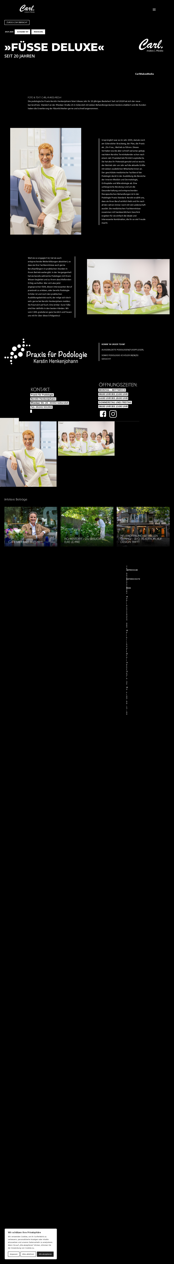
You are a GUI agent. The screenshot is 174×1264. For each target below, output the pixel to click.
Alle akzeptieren (45, 1254)
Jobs (128, 588)
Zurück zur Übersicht (17, 22)
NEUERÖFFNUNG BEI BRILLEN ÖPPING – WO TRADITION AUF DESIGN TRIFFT (141, 539)
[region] (31, 1244)
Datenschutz (133, 579)
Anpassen (14, 1254)
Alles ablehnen (28, 1254)
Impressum (132, 570)
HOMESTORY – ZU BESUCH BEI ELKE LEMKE (84, 540)
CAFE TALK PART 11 (20, 542)
